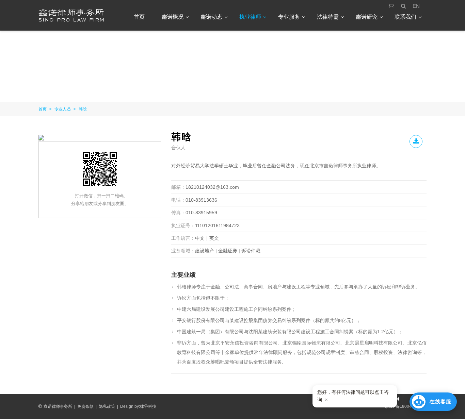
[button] (433, 401)
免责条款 (85, 406)
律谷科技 (148, 406)
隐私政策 (107, 406)
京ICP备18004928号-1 (406, 406)
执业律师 (250, 17)
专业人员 (62, 109)
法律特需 (328, 17)
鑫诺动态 (211, 17)
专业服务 (289, 17)
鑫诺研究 (367, 17)
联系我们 (405, 17)
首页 (139, 17)
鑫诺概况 (172, 17)
